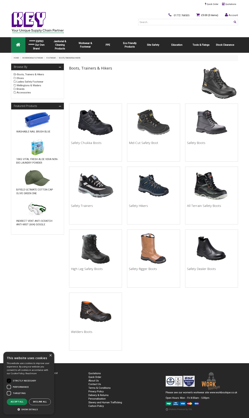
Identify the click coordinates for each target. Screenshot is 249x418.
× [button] (50, 355)
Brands (20, 89)
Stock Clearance (225, 44)
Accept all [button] (17, 401)
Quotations (230, 4)
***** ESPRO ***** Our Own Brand (36, 45)
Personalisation (97, 398)
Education (176, 44)
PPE (108, 44)
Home (16, 58)
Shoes (20, 78)
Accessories (23, 92)
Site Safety (153, 44)
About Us (93, 380)
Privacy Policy (96, 391)
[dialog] (28, 383)
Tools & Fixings (201, 44)
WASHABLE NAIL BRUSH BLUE (33, 131)
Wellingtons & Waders (28, 85)
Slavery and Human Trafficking (105, 402)
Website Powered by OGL (180, 409)
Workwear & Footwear (85, 45)
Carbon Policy (96, 406)
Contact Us (94, 384)
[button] (29, 409)
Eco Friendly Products (130, 45)
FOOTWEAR (51, 58)
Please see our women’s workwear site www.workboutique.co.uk (201, 392)
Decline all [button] (40, 401)
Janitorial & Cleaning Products (60, 45)
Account (233, 15)
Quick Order (212, 4)
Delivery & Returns (98, 395)
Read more (31, 373)
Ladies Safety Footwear (29, 81)
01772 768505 (181, 15)
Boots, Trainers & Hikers (69, 58)
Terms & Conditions (99, 387)
